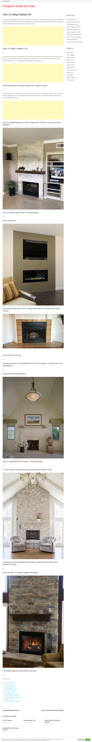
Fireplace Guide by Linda (19, 6)
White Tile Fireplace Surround (12, 701)
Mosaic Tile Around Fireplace (12, 695)
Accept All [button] (88, 739)
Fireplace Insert (70, 62)
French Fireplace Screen (72, 24)
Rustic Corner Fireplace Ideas (73, 37)
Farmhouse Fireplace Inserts (73, 29)
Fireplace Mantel (70, 65)
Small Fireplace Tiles (10, 693)
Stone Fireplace (70, 80)
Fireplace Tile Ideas (9, 699)
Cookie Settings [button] (81, 739)
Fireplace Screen (70, 67)
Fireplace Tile (69, 72)
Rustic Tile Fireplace (10, 684)
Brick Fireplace (70, 52)
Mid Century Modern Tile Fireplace (13, 697)
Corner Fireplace (70, 55)
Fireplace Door (70, 60)
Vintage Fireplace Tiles (10, 687)
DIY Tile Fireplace (7, 720)
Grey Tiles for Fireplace (10, 691)
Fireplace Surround (71, 70)
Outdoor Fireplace (70, 77)
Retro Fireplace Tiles (10, 682)
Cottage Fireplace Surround (73, 22)
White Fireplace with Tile (11, 689)
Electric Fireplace (70, 57)
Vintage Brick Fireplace (72, 39)
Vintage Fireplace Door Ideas (73, 32)
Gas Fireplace (69, 75)
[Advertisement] (33, 36)
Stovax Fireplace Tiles (29, 720)
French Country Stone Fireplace (74, 42)
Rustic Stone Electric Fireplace (74, 34)
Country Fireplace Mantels (72, 27)
